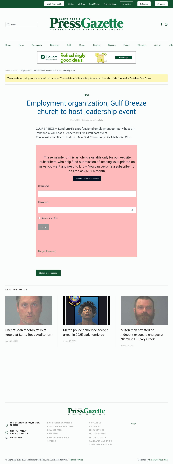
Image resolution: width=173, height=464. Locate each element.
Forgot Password (47, 251)
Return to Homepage (48, 272)
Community (37, 45)
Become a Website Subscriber (87, 178)
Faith (69, 45)
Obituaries (54, 45)
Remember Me (49, 218)
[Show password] (132, 210)
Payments (161, 4)
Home (8, 45)
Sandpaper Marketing (158, 459)
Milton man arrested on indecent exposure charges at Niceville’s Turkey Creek (142, 334)
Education (141, 45)
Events (82, 45)
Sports (126, 45)
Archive (157, 45)
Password (43, 202)
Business (112, 45)
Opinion (96, 45)
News (21, 45)
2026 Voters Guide (54, 4)
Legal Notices (94, 4)
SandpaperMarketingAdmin (92, 120)
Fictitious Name (110, 4)
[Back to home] (86, 24)
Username (43, 186)
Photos (71, 4)
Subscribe (144, 4)
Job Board (81, 4)
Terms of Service (75, 459)
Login (133, 423)
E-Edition (127, 4)
